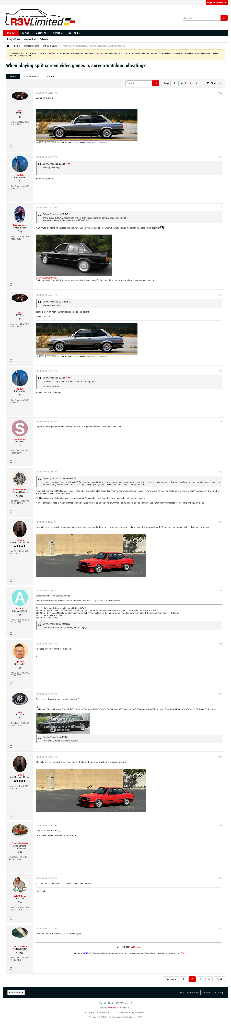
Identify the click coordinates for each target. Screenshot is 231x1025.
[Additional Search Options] (219, 18)
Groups (57, 33)
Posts (13, 76)
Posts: (13, 124)
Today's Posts (13, 39)
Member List (30, 39)
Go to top (218, 992)
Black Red (14, 992)
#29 (220, 878)
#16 (220, 93)
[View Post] (68, 164)
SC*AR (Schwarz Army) (46, 278)
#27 (220, 757)
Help (181, 992)
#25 (220, 644)
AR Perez (136, 947)
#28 (220, 825)
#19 (220, 295)
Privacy (206, 992)
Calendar (44, 39)
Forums (11, 33)
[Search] (224, 18)
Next (219, 979)
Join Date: (15, 122)
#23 (220, 522)
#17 (220, 157)
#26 (220, 694)
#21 (220, 421)
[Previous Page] (191, 83)
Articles (41, 33)
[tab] (13, 76)
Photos (50, 76)
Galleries (74, 33)
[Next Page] (196, 83)
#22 (220, 472)
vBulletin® (115, 1008)
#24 (220, 591)
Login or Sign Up (215, 3)
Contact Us (193, 992)
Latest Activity (31, 76)
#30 (220, 929)
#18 (220, 207)
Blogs (25, 33)
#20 (220, 371)
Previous (171, 979)
